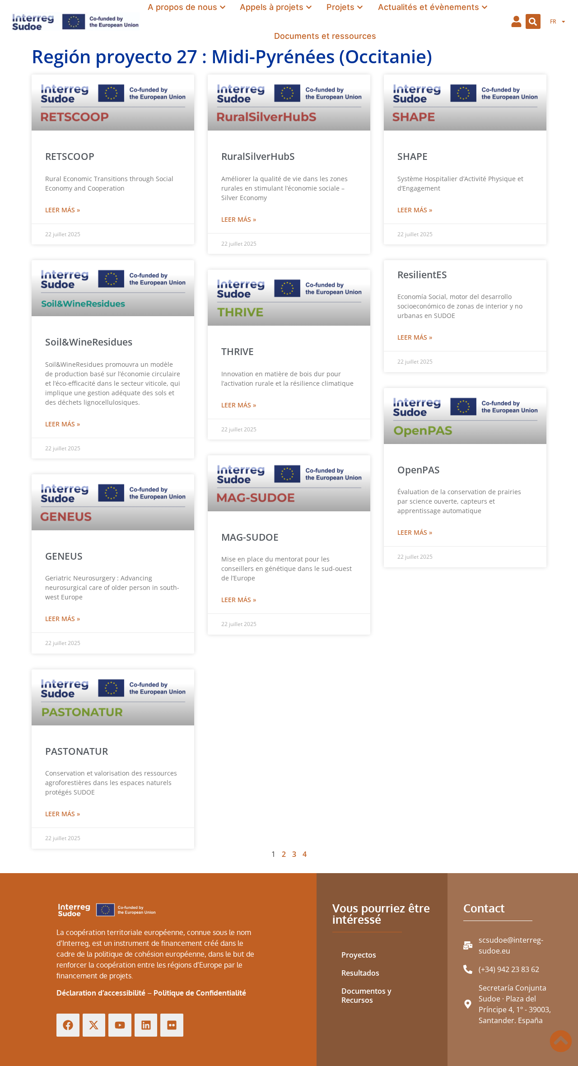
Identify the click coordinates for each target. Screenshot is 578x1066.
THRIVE (237, 351)
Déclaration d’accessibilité (100, 992)
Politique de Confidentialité (200, 992)
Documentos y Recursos (366, 995)
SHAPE (412, 156)
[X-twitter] (94, 1025)
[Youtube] (119, 1025)
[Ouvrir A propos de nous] (222, 7)
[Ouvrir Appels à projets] (309, 7)
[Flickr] (171, 1025)
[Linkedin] (146, 1025)
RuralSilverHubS (258, 156)
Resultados (360, 973)
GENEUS (64, 556)
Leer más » (62, 210)
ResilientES (422, 274)
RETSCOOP (69, 156)
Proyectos (358, 955)
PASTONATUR (76, 751)
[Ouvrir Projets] (360, 7)
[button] (533, 21)
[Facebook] (67, 1025)
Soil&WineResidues (88, 342)
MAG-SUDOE (250, 537)
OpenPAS (418, 469)
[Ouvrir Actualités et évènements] (484, 7)
